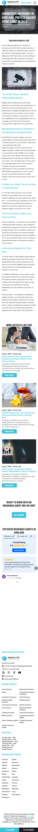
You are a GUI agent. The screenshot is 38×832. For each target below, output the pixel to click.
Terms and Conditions (11, 679)
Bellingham (5, 789)
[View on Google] (4, 577)
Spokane (5, 786)
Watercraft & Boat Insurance (25, 709)
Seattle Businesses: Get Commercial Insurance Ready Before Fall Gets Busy (18, 415)
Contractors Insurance (9, 697)
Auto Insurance (7, 689)
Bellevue (4, 765)
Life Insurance (6, 708)
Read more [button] (8, 569)
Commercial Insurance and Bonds (26, 693)
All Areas (5, 759)
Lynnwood (5, 771)
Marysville (15, 789)
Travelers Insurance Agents (25, 721)
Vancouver (15, 780)
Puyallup (5, 794)
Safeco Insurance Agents (10, 720)
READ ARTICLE (9, 375)
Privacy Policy (8, 676)
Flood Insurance (24, 697)
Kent (13, 774)
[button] (2, 568)
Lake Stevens (16, 794)
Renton (4, 774)
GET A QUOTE (30, 830)
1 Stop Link (30, 816)
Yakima (14, 786)
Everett (14, 771)
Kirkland (4, 762)
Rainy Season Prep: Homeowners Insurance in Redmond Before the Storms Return (17, 358)
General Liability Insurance (7, 701)
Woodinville (15, 765)
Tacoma (14, 783)
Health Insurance (24, 700)
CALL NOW (10, 830)
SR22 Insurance (7, 715)
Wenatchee (5, 797)
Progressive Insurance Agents (26, 716)
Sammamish (6, 792)
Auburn (4, 780)
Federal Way (6, 777)
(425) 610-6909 (26, 3)
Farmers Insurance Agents (8, 726)
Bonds (4, 692)
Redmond (15, 762)
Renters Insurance (25, 705)
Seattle (14, 759)
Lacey (14, 792)
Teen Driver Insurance (26, 713)
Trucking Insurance (8, 713)
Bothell (4, 768)
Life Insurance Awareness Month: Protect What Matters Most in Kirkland (19, 470)
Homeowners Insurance (9, 705)
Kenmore (15, 768)
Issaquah (15, 777)
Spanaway (5, 783)
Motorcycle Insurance (26, 689)
